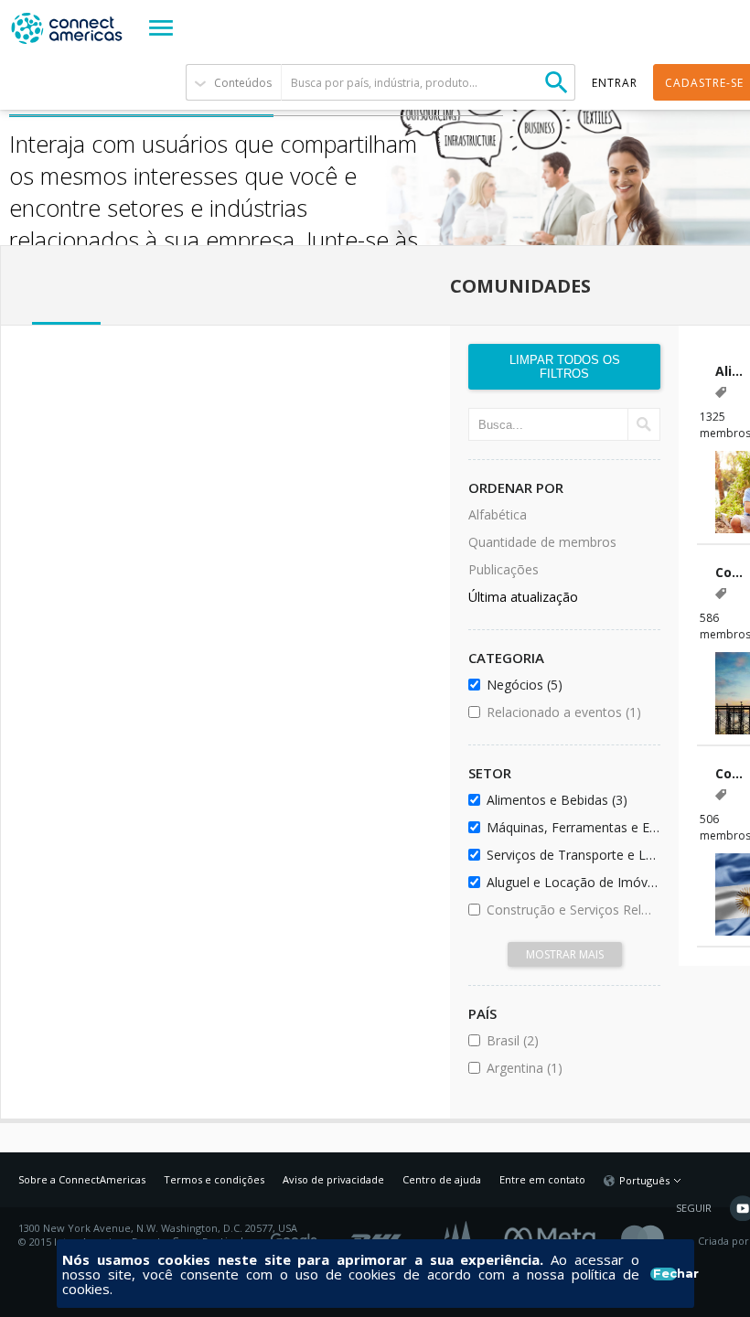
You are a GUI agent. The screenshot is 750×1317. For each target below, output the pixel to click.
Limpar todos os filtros (564, 366)
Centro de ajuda (441, 1179)
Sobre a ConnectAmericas (81, 1179)
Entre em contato (542, 1179)
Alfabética (497, 514)
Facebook (554, 1234)
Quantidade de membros (542, 542)
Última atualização (523, 596)
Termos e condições (214, 1179)
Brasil (562, 1040)
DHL (377, 1234)
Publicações (503, 569)
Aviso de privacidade (333, 1179)
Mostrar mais (565, 954)
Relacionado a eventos (570, 712)
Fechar (664, 1274)
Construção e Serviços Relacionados (570, 909)
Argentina (570, 1067)
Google (297, 1234)
